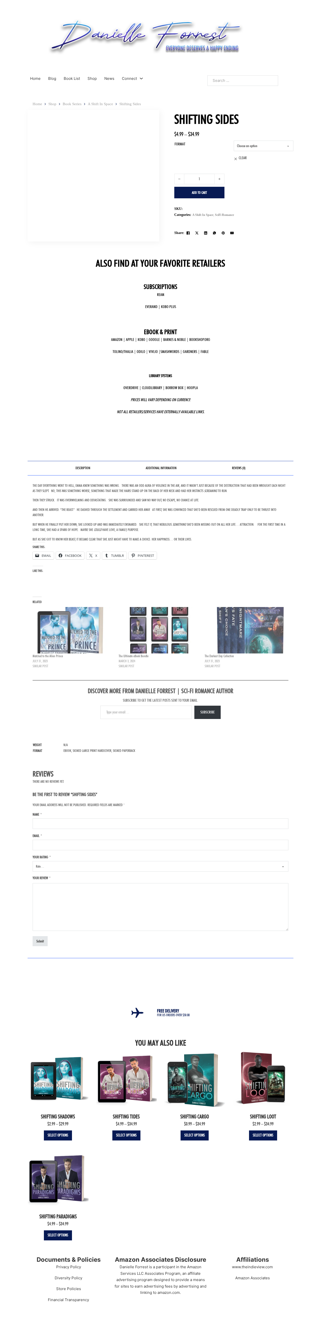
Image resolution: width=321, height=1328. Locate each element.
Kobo (141, 339)
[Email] (232, 233)
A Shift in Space (100, 104)
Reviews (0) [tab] (239, 468)
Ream (160, 294)
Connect (129, 78)
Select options (58, 1135)
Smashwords (169, 351)
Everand (151, 306)
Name (37, 814)
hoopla (192, 387)
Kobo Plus (168, 306)
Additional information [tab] (161, 468)
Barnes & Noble (174, 339)
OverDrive (130, 387)
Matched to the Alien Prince (48, 656)
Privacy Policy (68, 1266)
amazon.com (168, 1292)
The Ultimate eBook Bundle (133, 656)
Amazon (116, 339)
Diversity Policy (68, 1278)
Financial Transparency (68, 1299)
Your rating (42, 857)
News (109, 78)
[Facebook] (188, 233)
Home (35, 78)
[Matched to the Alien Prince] (73, 630)
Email (37, 836)
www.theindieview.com (252, 1266)
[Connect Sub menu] (141, 78)
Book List (72, 78)
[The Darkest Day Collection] (245, 630)
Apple (130, 339)
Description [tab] (82, 468)
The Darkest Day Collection (219, 656)
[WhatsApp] (214, 233)
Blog (52, 78)
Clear (243, 158)
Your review (41, 878)
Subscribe (207, 712)
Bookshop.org (199, 339)
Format (180, 144)
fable (205, 351)
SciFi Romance (224, 215)
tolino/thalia (123, 351)
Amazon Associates (252, 1278)
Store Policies (68, 1288)
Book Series (72, 104)
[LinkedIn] (205, 233)
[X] (197, 233)
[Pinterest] (223, 233)
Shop (92, 78)
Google (154, 339)
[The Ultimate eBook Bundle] (159, 630)
